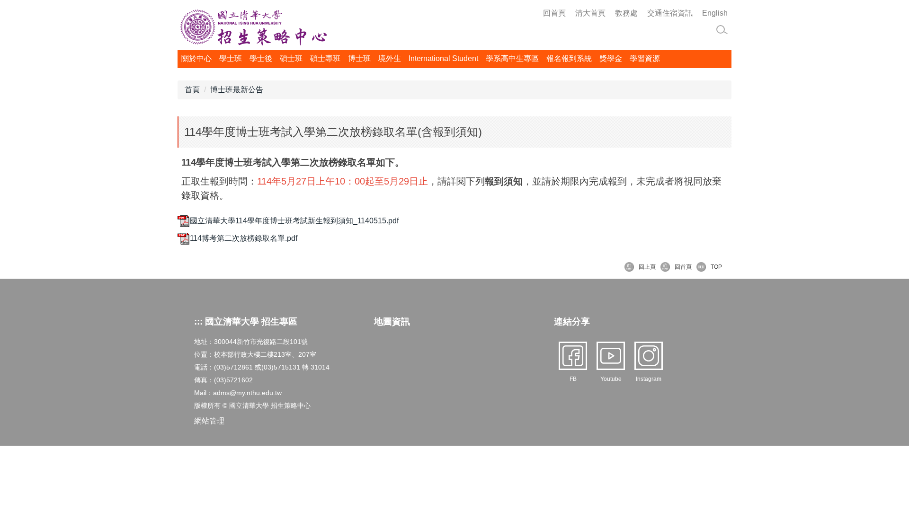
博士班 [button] (359, 58)
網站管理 (209, 421)
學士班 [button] (230, 58)
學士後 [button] (261, 58)
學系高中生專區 (512, 58)
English (715, 13)
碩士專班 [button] (325, 58)
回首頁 (554, 13)
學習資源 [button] (645, 58)
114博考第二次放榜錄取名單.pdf (243, 238)
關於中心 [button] (196, 58)
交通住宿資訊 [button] (670, 13)
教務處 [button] (626, 13)
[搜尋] (722, 30)
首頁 (192, 90)
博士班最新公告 (236, 90)
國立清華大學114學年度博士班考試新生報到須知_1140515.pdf (294, 221)
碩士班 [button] (291, 58)
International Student (443, 58)
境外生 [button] (389, 58)
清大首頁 (590, 13)
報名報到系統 (569, 58)
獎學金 (610, 58)
